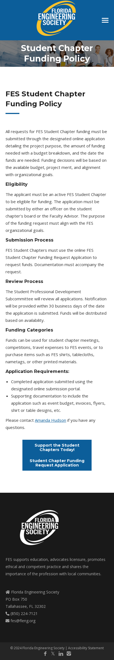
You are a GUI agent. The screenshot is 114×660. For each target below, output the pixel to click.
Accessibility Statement (86, 648)
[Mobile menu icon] (105, 20)
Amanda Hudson (50, 420)
